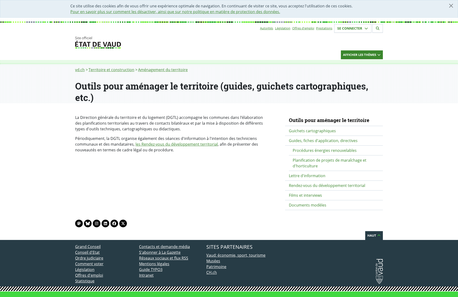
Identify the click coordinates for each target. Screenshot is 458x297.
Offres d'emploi (303, 28)
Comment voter (89, 263)
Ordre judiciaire (89, 258)
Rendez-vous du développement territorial (327, 185)
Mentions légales (154, 263)
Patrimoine (216, 266)
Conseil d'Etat (87, 252)
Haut (372, 235)
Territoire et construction (111, 69)
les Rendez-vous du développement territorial (176, 144)
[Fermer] (451, 5)
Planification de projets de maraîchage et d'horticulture (329, 163)
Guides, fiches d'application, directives (323, 140)
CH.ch (211, 272)
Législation (282, 28)
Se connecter (350, 28)
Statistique (84, 281)
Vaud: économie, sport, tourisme (235, 255)
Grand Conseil (88, 246)
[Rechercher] (377, 28)
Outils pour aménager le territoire (329, 120)
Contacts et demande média (164, 246)
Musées (213, 261)
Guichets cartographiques (312, 130)
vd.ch (80, 69)
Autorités (266, 28)
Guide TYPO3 (150, 269)
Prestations (324, 28)
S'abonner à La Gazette (160, 252)
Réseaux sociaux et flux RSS (163, 258)
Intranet (146, 275)
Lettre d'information (307, 175)
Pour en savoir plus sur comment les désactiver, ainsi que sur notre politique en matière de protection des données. (175, 11)
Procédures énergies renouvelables (325, 150)
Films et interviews (305, 195)
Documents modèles (307, 205)
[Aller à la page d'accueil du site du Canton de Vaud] (137, 42)
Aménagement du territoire (163, 69)
